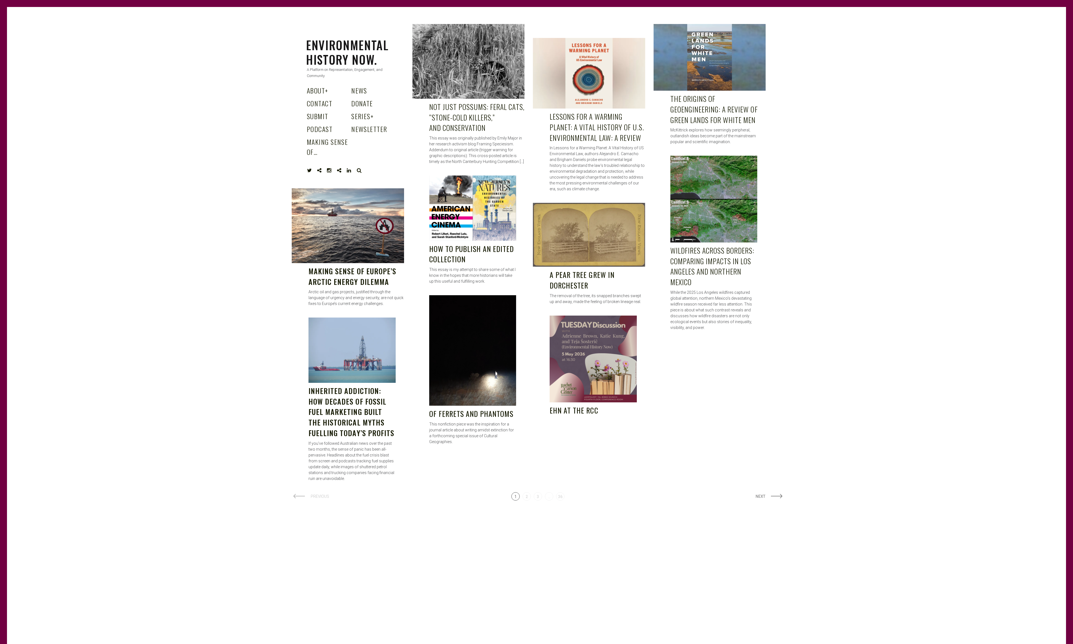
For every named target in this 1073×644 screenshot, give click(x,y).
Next (760, 496)
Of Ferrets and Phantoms (471, 413)
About (317, 90)
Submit (317, 116)
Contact (319, 103)
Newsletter (369, 129)
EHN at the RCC (574, 410)
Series (362, 116)
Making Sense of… (327, 147)
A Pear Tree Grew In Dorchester (582, 280)
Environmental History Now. (347, 52)
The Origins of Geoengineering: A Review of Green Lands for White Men (714, 109)
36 (560, 496)
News (359, 90)
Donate (362, 103)
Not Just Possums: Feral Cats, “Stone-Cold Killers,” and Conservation (476, 117)
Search (359, 170)
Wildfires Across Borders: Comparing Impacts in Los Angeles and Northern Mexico (712, 266)
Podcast (320, 129)
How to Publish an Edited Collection (471, 254)
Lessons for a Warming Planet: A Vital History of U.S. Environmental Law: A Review (597, 127)
